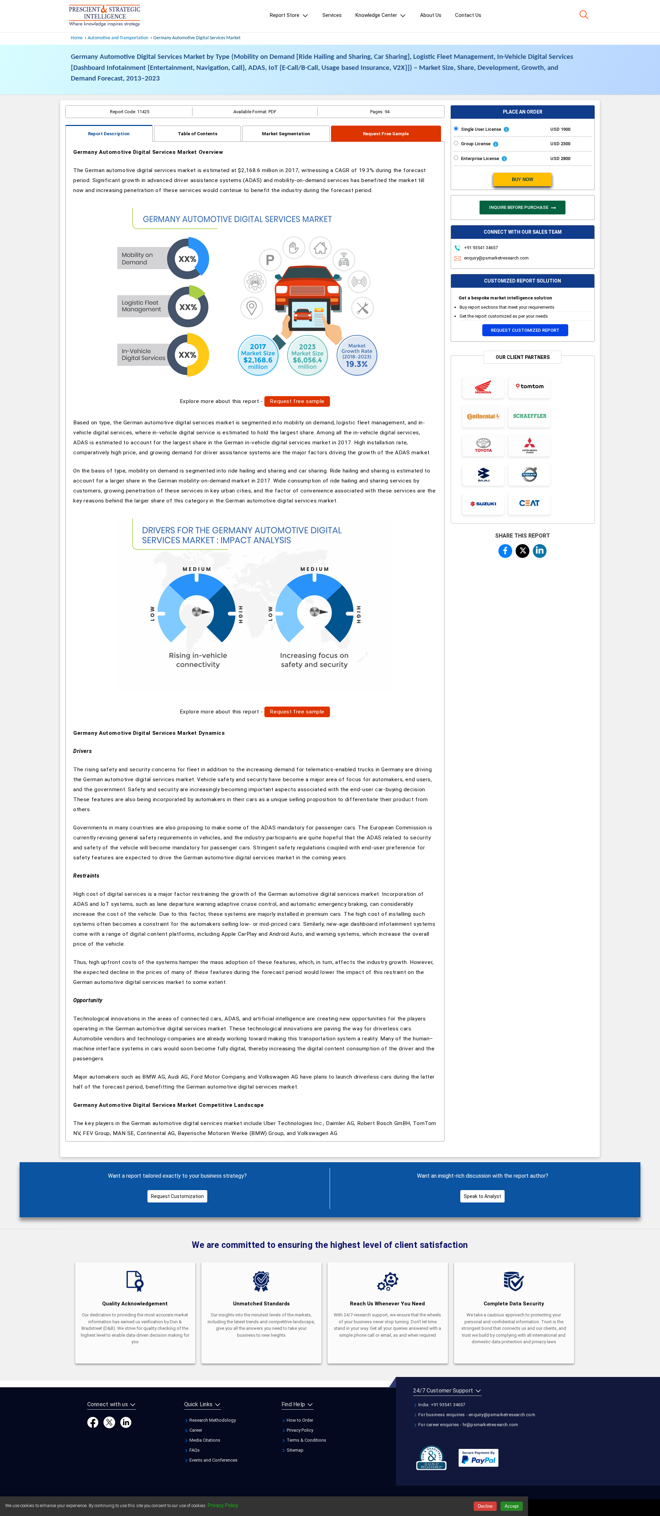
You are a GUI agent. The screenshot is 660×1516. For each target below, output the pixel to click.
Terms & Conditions (306, 1440)
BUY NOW (522, 179)
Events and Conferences (213, 1460)
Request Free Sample (386, 133)
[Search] (584, 15)
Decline (485, 1506)
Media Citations (204, 1440)
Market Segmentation (286, 133)
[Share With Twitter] (522, 549)
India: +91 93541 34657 (441, 1404)
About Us (430, 15)
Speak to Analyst (482, 1196)
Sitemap (295, 1450)
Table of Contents (197, 133)
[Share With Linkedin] (540, 550)
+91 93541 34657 (480, 247)
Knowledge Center (376, 15)
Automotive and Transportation (118, 38)
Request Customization (177, 1196)
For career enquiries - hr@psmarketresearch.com (467, 1424)
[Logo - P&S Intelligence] (104, 16)
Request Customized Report (525, 330)
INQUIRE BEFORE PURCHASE (519, 207)
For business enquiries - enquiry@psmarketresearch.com (476, 1414)
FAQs (194, 1450)
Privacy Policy (299, 1430)
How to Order (299, 1420)
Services (332, 15)
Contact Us (468, 15)
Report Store (285, 15)
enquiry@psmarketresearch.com (496, 258)
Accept (512, 1506)
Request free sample (297, 401)
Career (195, 1430)
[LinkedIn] (125, 1422)
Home (76, 38)
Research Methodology (212, 1420)
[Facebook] (92, 1422)
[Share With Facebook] (505, 550)
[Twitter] (109, 1422)
